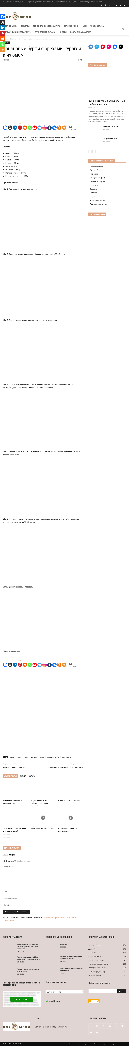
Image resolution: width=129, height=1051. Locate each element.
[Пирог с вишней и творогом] (43, 817)
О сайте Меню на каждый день (66, 2)
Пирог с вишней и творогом (41, 828)
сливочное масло (53, 757)
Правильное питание (46, 32)
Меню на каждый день (98, 964)
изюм (19, 757)
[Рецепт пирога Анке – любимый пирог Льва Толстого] (43, 790)
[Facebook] (98, 5)
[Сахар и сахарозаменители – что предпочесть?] (15, 817)
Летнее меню (11, 26)
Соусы (92, 196)
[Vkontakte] (54, 126)
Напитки (93, 193)
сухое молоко (66, 757)
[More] (64, 126)
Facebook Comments (23, 861)
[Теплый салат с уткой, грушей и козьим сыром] (9, 972)
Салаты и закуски (97, 181)
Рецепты (25, 26)
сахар (42, 757)
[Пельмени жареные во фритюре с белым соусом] (52, 971)
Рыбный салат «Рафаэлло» (69, 801)
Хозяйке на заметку (80, 32)
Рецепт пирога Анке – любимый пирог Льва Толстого (39, 803)
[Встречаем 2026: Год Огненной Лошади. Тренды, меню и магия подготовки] (9, 947)
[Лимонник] (52, 947)
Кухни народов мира (93, 26)
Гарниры (94, 174)
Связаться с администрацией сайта (91, 2)
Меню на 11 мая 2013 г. (110, 127)
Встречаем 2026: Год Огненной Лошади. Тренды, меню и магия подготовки (27, 946)
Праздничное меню (98, 204)
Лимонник (63, 944)
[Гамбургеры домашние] (94, 142)
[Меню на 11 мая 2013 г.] (94, 130)
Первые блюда (96, 166)
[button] (123, 29)
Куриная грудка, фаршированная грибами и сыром (106, 102)
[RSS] (109, 5)
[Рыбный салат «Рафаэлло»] (70, 790)
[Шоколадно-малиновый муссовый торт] (15, 790)
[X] (10, 126)
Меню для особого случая (46, 26)
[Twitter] (117, 5)
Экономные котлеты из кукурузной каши (65, 767)
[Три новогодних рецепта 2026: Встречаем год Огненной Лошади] (9, 960)
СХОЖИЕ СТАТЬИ (10, 776)
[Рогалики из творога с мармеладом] (70, 817)
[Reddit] (25, 126)
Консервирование (98, 200)
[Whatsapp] (30, 126)
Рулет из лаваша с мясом (14, 767)
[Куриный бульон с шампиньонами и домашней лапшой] (52, 959)
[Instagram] (102, 5)
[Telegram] (39, 126)
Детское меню (71, 26)
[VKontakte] (120, 5)
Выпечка (94, 185)
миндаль (34, 757)
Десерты (94, 189)
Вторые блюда (96, 170)
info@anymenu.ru (59, 1027)
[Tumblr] (113, 5)
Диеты (63, 32)
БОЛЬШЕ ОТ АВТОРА (27, 776)
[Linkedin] (15, 126)
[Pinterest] (105, 5)
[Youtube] (124, 5)
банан (12, 757)
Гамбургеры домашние (110, 139)
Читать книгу (21, 999)
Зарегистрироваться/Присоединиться (40, 2)
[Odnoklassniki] (59, 126)
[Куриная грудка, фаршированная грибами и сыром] (107, 84)
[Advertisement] (43, 690)
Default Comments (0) (9, 861)
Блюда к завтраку (97, 177)
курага (26, 757)
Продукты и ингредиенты (18, 32)
